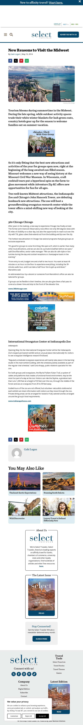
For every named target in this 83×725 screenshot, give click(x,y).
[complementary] (28, 709)
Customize (14, 716)
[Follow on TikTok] (34, 674)
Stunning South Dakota (54, 492)
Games (59, 673)
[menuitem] (5, 34)
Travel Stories (59, 665)
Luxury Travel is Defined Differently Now (55, 519)
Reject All (28, 716)
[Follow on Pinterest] (29, 674)
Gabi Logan (15, 54)
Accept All (42, 716)
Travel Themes (59, 669)
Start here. (56, 2)
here (41, 566)
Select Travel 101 (59, 662)
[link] (10, 61)
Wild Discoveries (17, 518)
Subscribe (24, 692)
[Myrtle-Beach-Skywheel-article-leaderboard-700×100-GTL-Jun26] (41, 300)
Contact (24, 696)
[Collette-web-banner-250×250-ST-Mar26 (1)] (41, 332)
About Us (24, 685)
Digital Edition (24, 689)
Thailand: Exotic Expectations (22, 492)
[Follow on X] (13, 674)
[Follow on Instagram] (24, 674)
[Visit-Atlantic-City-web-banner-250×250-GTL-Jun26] (41, 433)
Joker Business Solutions (57, 721)
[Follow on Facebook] (19, 674)
